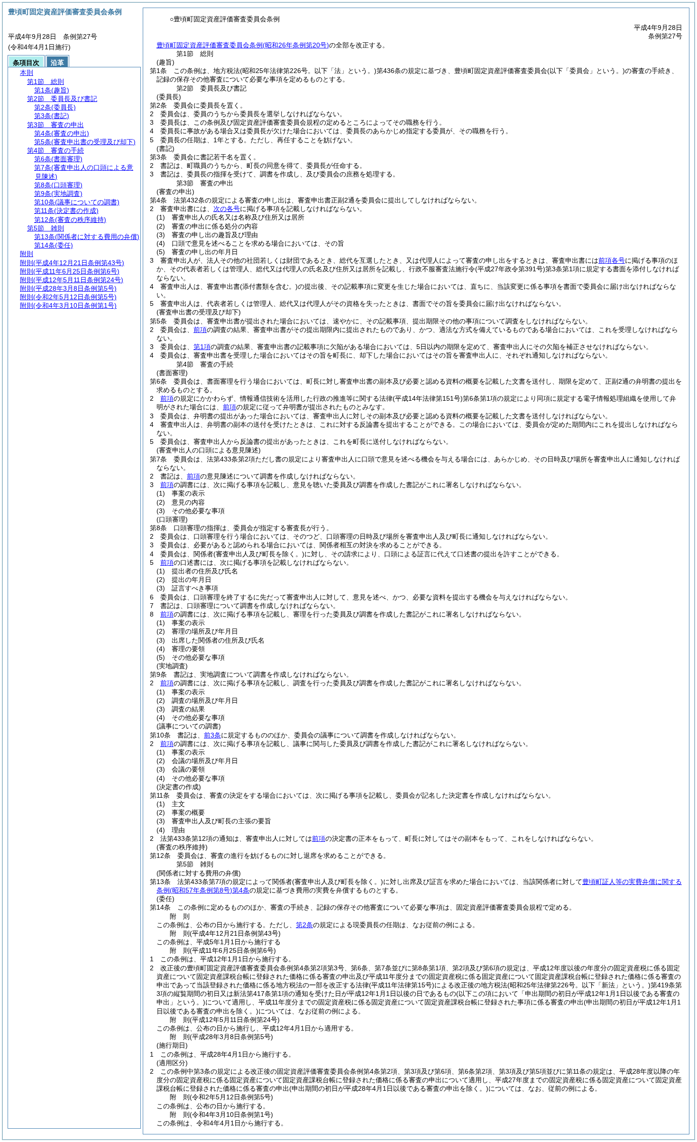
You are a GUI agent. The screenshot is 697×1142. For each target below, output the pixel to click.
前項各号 (611, 260)
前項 (200, 329)
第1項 (202, 346)
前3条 (212, 735)
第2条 (304, 925)
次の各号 (226, 208)
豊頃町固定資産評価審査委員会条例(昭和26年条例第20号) (242, 45)
